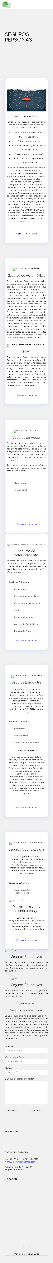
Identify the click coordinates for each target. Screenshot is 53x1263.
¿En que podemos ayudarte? (19, 1079)
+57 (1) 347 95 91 (12, 1159)
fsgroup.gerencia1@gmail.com (20, 1162)
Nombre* (9, 1046)
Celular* (9, 1068)
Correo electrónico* (15, 1057)
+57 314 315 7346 (30, 1159)
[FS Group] (6, 4)
